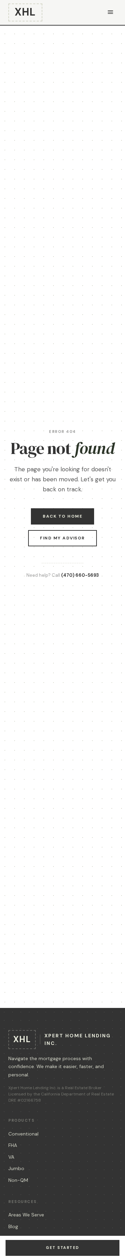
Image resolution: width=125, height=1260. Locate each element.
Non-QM (18, 1180)
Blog (13, 1226)
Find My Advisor (62, 538)
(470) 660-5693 (80, 575)
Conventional (23, 1134)
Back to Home (62, 516)
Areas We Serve (26, 1215)
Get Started (62, 1247)
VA (11, 1157)
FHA (12, 1145)
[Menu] (110, 12)
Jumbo (16, 1168)
